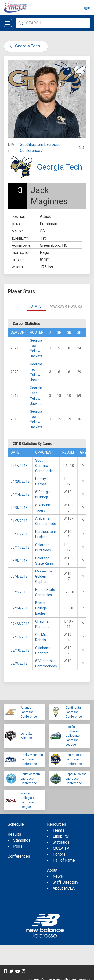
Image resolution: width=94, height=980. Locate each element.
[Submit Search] (21, 23)
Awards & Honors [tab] (66, 306)
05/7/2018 (19, 466)
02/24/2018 (20, 608)
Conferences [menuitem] (19, 856)
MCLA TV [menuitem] (61, 848)
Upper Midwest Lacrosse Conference (76, 778)
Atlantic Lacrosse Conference (29, 712)
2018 (15, 419)
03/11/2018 (20, 547)
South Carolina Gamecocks (44, 465)
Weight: (18, 267)
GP (59, 332)
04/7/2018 (19, 521)
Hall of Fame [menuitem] (64, 860)
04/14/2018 (20, 494)
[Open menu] (8, 23)
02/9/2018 (19, 663)
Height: (18, 260)
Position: (19, 217)
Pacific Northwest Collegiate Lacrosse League (73, 735)
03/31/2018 (20, 534)
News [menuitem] (58, 876)
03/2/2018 (19, 592)
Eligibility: (20, 238)
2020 (15, 372)
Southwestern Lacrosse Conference (30, 778)
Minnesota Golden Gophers (43, 576)
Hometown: (21, 245)
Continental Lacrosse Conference (74, 712)
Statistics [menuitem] (61, 842)
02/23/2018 (20, 624)
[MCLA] (16, 7)
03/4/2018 (19, 576)
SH (79, 332)
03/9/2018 (19, 561)
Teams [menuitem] (58, 830)
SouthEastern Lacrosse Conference (75, 759)
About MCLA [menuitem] (64, 888)
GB (69, 332)
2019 (15, 396)
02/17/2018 (20, 637)
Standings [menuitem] (22, 840)
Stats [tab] (36, 306)
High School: (22, 253)
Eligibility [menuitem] (61, 836)
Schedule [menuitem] (16, 824)
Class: (17, 224)
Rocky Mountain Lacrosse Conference (32, 759)
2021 (15, 348)
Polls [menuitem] (17, 846)
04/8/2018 (19, 508)
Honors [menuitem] (59, 854)
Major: (18, 231)
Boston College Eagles (41, 608)
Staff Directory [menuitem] (65, 882)
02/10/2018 (20, 650)
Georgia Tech (27, 46)
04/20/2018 (20, 481)
